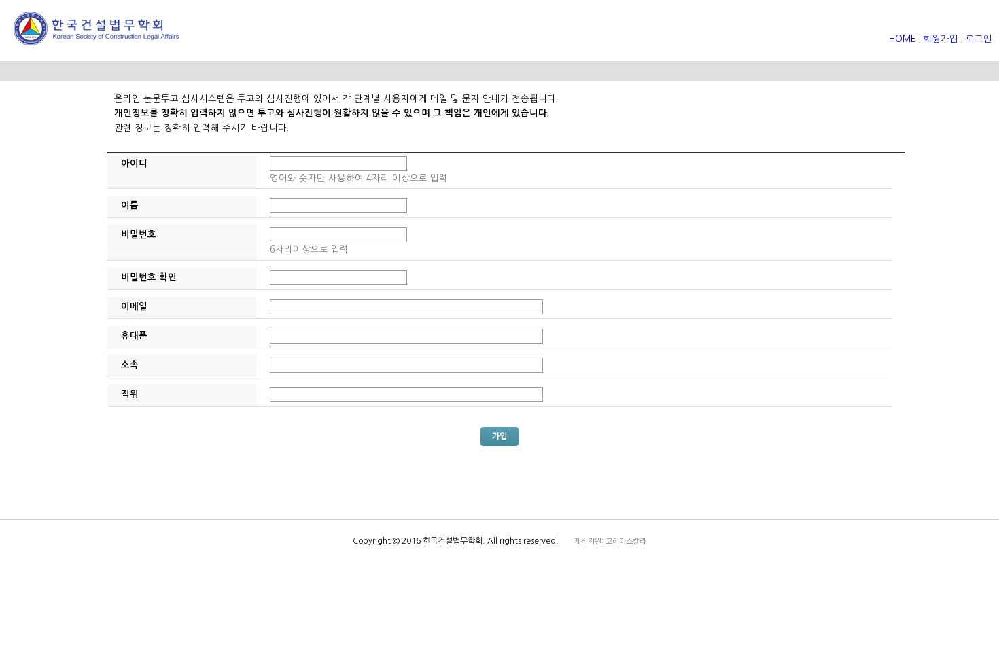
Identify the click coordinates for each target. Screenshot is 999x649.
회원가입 (940, 39)
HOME (903, 39)
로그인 (979, 39)
